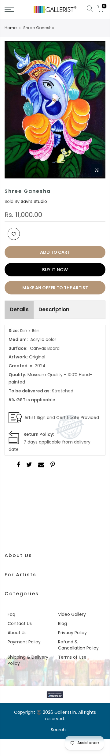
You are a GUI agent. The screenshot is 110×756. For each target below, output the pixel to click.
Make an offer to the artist (55, 288)
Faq (11, 614)
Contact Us (20, 623)
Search (58, 730)
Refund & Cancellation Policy (78, 645)
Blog (62, 623)
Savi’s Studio (34, 201)
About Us (17, 633)
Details (19, 309)
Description (53, 309)
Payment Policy (24, 642)
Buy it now (55, 270)
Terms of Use (72, 657)
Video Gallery (72, 614)
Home (11, 28)
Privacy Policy (72, 633)
